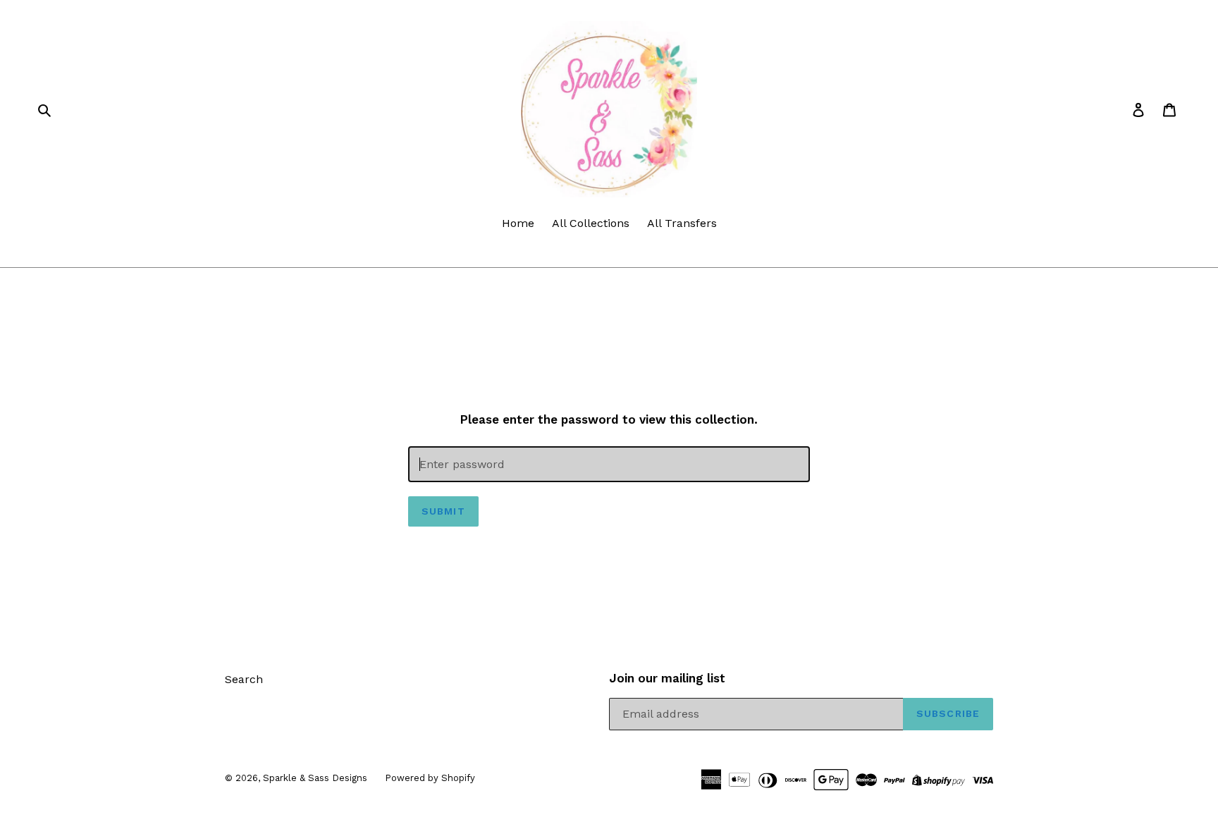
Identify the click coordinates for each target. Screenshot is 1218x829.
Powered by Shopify (430, 778)
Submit (443, 511)
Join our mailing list (667, 678)
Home (518, 223)
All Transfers (682, 223)
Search (244, 679)
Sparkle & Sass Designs (315, 778)
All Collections (590, 223)
